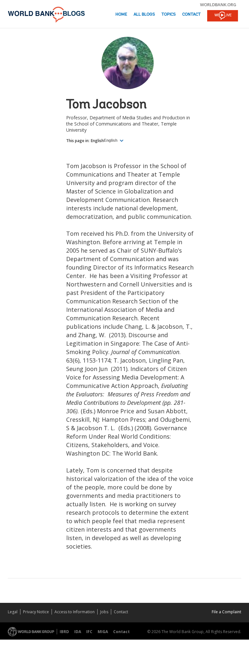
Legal (13, 612)
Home (121, 14)
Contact (191, 14)
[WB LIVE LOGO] (222, 16)
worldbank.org (218, 5)
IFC (89, 631)
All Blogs (144, 14)
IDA (77, 631)
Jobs (104, 612)
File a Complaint (226, 612)
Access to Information (74, 612)
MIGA (103, 631)
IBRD (64, 631)
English (97, 140)
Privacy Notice (36, 612)
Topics (168, 14)
